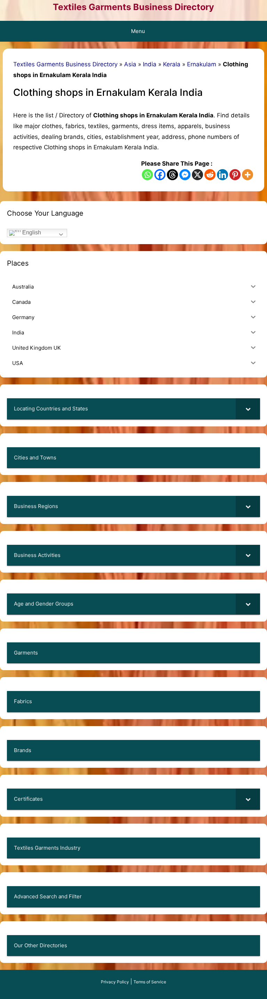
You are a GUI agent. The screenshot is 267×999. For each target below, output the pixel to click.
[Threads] (172, 174)
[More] (247, 174)
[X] (197, 174)
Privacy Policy (115, 981)
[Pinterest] (235, 174)
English (31, 232)
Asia (130, 64)
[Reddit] (210, 174)
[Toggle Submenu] (248, 408)
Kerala (171, 64)
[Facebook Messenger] (185, 174)
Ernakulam (201, 64)
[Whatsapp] (147, 174)
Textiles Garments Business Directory (133, 7)
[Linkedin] (222, 174)
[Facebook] (159, 174)
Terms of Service (150, 981)
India (149, 64)
